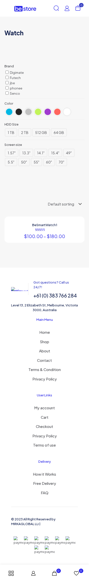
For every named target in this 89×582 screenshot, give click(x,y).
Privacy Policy (44, 378)
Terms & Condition (44, 369)
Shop (44, 341)
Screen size (13, 145)
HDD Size (11, 124)
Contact (44, 360)
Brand (9, 66)
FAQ (44, 492)
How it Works (44, 474)
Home (44, 332)
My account (44, 407)
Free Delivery (44, 483)
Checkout (44, 426)
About (44, 350)
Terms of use (44, 445)
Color (8, 103)
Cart (44, 417)
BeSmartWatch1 (44, 225)
